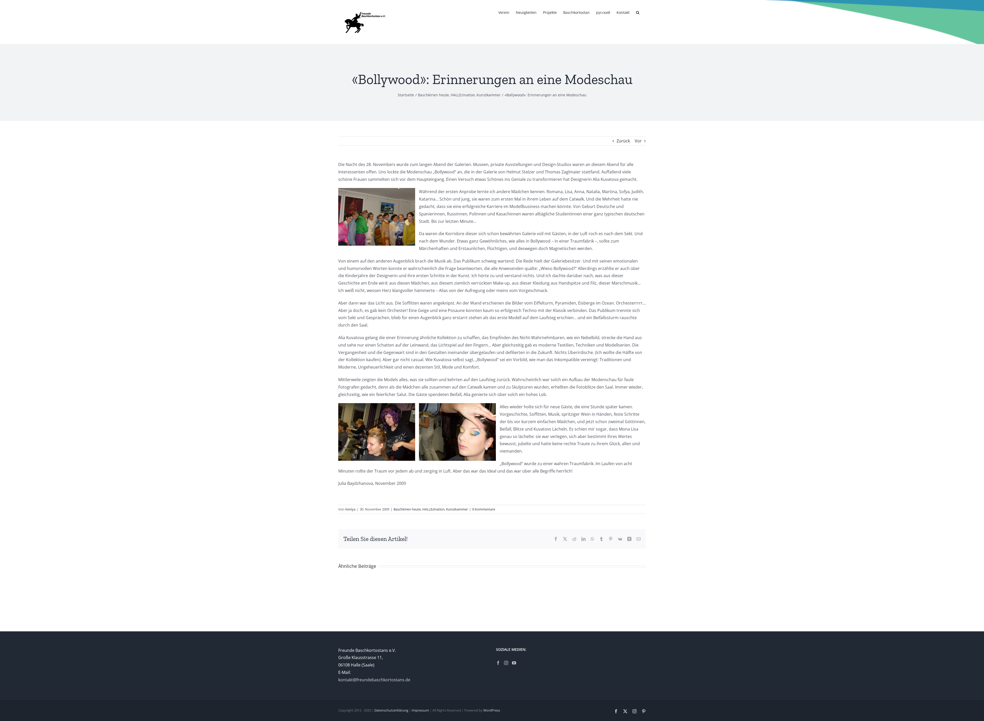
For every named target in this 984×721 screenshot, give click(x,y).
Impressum (420, 710)
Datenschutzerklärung (391, 710)
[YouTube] (514, 663)
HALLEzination (433, 509)
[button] (637, 12)
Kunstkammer (457, 509)
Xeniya (350, 509)
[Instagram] (506, 663)
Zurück (623, 141)
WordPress (491, 710)
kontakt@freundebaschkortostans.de (374, 680)
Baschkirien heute (407, 509)
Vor (638, 141)
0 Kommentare (483, 509)
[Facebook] (498, 663)
